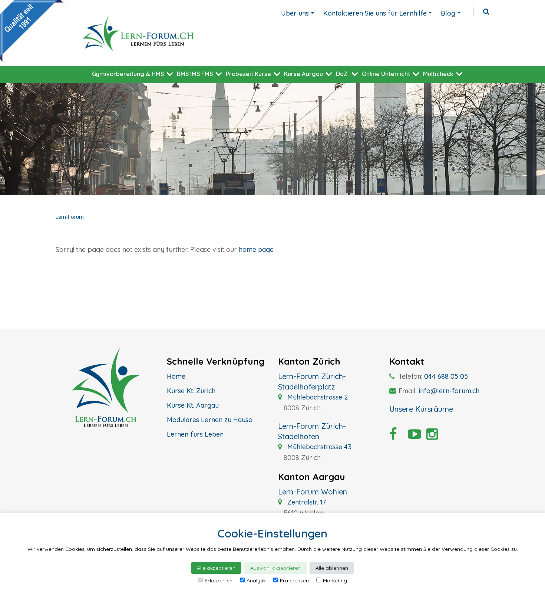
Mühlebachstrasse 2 (316, 397)
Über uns (295, 13)
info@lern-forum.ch (449, 391)
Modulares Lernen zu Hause (209, 419)
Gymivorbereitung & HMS (128, 74)
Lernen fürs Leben (195, 434)
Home (176, 376)
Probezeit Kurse (248, 74)
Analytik (256, 580)
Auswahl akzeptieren (275, 568)
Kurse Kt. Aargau (193, 405)
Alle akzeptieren (216, 568)
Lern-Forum (70, 217)
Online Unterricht (386, 74)
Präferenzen (294, 580)
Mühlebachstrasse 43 (318, 447)
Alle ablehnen (332, 568)
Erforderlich (218, 580)
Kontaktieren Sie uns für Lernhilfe (375, 13)
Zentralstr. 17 (305, 502)
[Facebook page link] (393, 436)
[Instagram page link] (430, 436)
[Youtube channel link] (411, 436)
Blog (448, 13)
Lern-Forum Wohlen (312, 491)
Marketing (335, 580)
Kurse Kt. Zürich (191, 391)
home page (256, 249)
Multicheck (438, 74)
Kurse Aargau (303, 74)
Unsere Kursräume (421, 409)
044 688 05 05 (446, 376)
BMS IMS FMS (195, 74)
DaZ (341, 74)
